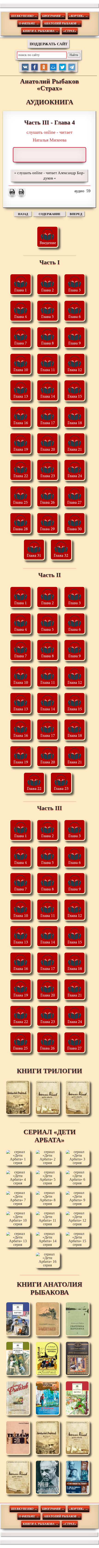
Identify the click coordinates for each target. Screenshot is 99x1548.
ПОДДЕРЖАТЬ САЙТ (48, 44)
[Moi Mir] (53, 67)
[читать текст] (12, 192)
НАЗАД (23, 214)
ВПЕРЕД (76, 214)
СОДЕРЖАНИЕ (50, 214)
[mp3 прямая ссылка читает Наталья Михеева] (21, 192)
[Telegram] (72, 67)
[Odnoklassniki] (44, 67)
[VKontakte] (25, 67)
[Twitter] (62, 67)
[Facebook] (34, 67)
